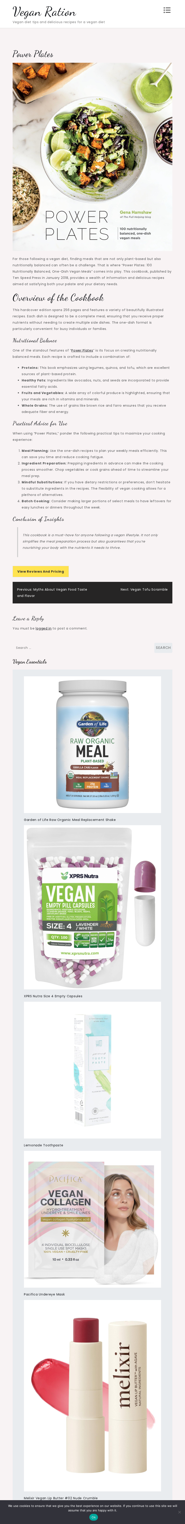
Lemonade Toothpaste (43, 1145)
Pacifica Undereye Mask (44, 1294)
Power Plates (82, 350)
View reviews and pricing (40, 571)
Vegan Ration (44, 11)
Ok (94, 1517)
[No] (179, 1512)
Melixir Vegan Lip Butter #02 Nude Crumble (61, 1498)
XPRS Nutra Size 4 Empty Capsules (53, 996)
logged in (43, 628)
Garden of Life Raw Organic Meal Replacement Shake (70, 820)
